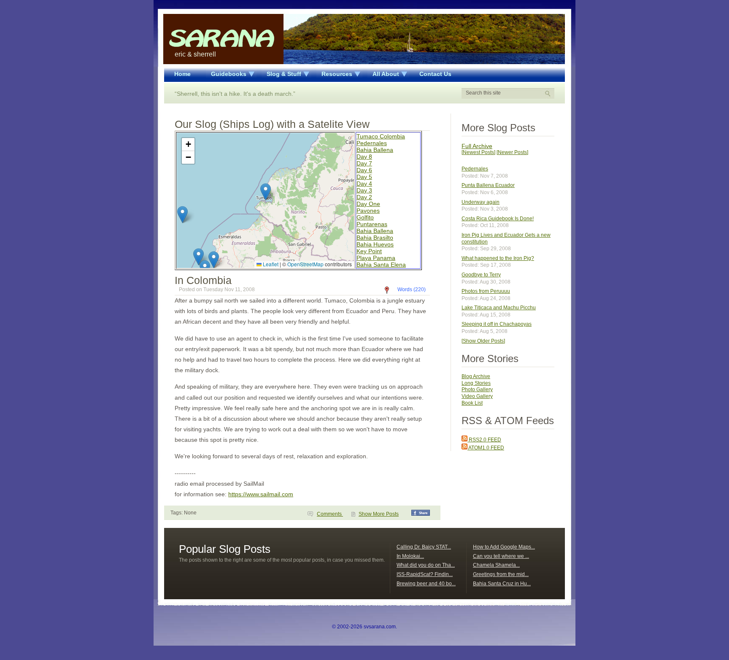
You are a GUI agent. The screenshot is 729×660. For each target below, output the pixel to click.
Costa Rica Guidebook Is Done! (498, 219)
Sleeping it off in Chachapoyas (497, 324)
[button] (265, 191)
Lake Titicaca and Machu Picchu (499, 308)
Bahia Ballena (374, 149)
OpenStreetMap (305, 264)
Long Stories (476, 383)
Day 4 (364, 183)
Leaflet (270, 264)
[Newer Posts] (512, 152)
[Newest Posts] (478, 152)
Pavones (368, 210)
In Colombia (203, 280)
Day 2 (364, 197)
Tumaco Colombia (380, 136)
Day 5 (364, 176)
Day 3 (364, 190)
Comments (330, 514)
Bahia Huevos (375, 244)
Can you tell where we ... (501, 556)
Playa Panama (375, 257)
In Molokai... (410, 556)
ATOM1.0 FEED (485, 448)
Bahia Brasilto (374, 237)
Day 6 (364, 170)
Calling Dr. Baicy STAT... (424, 547)
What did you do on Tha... (426, 565)
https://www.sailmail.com (260, 494)
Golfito (365, 217)
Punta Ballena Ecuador (488, 185)
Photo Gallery (477, 389)
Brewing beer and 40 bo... (426, 584)
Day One (368, 203)
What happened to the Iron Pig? (498, 258)
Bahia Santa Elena (381, 264)
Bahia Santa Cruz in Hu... (502, 584)
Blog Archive (476, 376)
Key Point (369, 251)
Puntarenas (371, 224)
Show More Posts (379, 514)
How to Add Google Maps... (504, 547)
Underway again (481, 202)
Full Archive (477, 146)
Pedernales (371, 143)
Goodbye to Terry (481, 275)
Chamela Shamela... (496, 565)
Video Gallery (477, 396)
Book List (472, 403)
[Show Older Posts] (483, 341)
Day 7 (364, 163)
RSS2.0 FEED (484, 440)
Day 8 (364, 156)
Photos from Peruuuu (486, 291)
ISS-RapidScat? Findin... (425, 574)
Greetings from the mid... (501, 574)
